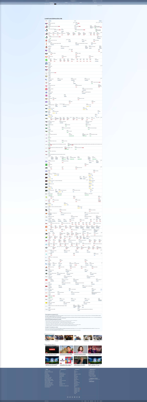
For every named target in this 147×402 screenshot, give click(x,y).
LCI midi (49, 69)
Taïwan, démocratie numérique (65, 46)
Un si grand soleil (76, 263)
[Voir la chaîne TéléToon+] (46, 240)
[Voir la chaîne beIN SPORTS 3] (46, 141)
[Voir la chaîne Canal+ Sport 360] (46, 128)
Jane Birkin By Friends (51, 104)
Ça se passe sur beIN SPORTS (85, 134)
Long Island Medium (76, 279)
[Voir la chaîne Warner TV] (46, 210)
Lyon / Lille (49, 137)
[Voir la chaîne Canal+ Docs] (46, 121)
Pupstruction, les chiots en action (55, 223)
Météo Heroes (77, 237)
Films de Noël (76, 381)
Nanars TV (75, 380)
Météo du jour (76, 383)
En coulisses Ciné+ (81, 177)
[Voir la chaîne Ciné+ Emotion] (46, 177)
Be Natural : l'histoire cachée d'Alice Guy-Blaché (55, 206)
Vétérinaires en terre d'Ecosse (75, 292)
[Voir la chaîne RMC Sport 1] (46, 151)
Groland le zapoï (56, 105)
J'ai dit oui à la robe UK (65, 279)
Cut (50, 167)
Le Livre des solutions (56, 111)
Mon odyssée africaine (51, 121)
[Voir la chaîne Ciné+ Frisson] (46, 181)
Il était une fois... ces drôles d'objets (91, 33)
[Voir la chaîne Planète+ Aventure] (46, 273)
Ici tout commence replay (48, 378)
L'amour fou (90, 183)
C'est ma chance (80, 206)
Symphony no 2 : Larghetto (75, 306)
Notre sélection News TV (50, 344)
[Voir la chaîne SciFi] (46, 254)
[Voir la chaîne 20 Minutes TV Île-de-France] (46, 161)
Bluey (72, 223)
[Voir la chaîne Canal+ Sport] (46, 125)
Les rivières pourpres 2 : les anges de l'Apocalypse (55, 180)
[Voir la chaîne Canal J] (46, 226)
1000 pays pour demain (92, 46)
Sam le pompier (61, 237)
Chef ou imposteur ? (99, 279)
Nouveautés (75, 392)
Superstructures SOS (51, 216)
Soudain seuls (85, 108)
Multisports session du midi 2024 (54, 36)
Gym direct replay (47, 376)
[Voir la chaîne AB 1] (46, 167)
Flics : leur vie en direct (70, 273)
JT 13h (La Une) (92, 263)
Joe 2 (76, 250)
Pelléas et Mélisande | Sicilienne (79, 306)
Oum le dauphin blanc (50, 244)
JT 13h (77, 23)
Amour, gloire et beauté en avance (49, 384)
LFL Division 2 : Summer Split (88, 193)
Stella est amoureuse (51, 190)
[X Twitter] (70, 397)
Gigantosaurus (50, 33)
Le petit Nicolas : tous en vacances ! (90, 247)
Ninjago (49, 233)
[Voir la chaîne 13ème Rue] (46, 197)
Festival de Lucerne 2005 (51, 309)
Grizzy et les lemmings (54, 247)
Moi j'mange (60, 263)
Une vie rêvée (49, 200)
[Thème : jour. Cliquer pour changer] (48, 1)
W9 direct (60, 381)
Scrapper (49, 177)
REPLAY (81, 2)
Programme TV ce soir (50, 334)
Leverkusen (70, 134)
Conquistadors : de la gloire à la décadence (52, 213)
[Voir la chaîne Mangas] (46, 251)
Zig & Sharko (51, 60)
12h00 (50, 20)
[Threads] (74, 397)
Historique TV (76, 377)
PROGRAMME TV (51, 2)
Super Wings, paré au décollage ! (50, 237)
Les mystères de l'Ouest (81, 98)
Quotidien (60, 379)
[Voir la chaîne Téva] (46, 164)
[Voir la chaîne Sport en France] (46, 158)
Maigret (49, 170)
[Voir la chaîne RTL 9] (46, 101)
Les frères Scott (91, 56)
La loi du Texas (50, 276)
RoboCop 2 (49, 203)
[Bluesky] (72, 397)
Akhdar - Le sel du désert (72, 289)
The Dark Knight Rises (92, 180)
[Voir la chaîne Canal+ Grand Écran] (46, 115)
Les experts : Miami (53, 53)
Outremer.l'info (57, 29)
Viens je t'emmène (97, 161)
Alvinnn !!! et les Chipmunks (77, 226)
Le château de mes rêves (51, 85)
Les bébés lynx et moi (99, 37)
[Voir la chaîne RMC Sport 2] (46, 154)
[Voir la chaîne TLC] (46, 280)
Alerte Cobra (70, 101)
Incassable (86, 263)
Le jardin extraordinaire (51, 292)
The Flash (99, 111)
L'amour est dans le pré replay (48, 383)
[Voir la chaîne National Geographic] (46, 217)
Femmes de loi (50, 164)
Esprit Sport (67, 158)
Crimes (49, 95)
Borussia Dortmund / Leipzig (93, 134)
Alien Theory (61, 384)
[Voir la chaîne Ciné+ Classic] (46, 184)
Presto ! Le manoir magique (90, 240)
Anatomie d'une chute (51, 108)
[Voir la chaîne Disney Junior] (46, 223)
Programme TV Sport (76, 391)
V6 (48, 82)
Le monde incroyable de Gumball (62, 233)
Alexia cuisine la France (66, 104)
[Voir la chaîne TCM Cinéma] (46, 207)
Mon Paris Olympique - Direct (69, 148)
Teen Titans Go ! (84, 233)
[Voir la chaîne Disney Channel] (46, 220)
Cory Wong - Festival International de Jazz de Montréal (85, 309)
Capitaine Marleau (61, 376)
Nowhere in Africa (93, 43)
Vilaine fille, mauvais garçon (62, 190)
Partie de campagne (68, 33)
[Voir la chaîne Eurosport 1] (46, 144)
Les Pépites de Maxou (64, 158)
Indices (49, 101)
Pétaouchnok (91, 177)
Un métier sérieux (88, 104)
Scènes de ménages (96, 40)
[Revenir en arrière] (49, 1)
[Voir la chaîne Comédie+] (46, 267)
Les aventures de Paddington (52, 118)
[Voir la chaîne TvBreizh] (46, 260)
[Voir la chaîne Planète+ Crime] (46, 270)
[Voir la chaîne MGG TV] (46, 194)
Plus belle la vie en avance (48, 377)
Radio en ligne (76, 376)
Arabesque (49, 260)
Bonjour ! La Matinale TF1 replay (49, 379)
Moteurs (79, 157)
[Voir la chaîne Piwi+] (46, 237)
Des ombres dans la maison (76, 190)
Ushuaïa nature (94, 289)
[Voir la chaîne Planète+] (46, 213)
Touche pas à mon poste (62, 380)
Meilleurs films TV (76, 379)
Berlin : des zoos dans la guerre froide (55, 43)
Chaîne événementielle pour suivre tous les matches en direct (56, 154)
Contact (75, 393)
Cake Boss (51, 279)
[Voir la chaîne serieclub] (46, 257)
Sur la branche (49, 112)
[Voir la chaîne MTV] (46, 302)
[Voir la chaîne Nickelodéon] (46, 230)
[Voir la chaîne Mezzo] (46, 306)
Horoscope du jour (76, 384)
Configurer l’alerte (91, 381)
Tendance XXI (55, 263)
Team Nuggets (61, 118)
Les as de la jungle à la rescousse (78, 247)
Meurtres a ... (61, 382)
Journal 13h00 (77, 26)
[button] (79, 397)
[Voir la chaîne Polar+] (46, 171)
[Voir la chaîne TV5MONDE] (46, 263)
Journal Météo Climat (92, 26)
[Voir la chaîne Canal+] (46, 105)
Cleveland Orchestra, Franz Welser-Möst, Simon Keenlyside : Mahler (57, 305)
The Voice (60, 378)
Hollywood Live (85, 177)
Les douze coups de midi (51, 23)
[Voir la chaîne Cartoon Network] (46, 233)
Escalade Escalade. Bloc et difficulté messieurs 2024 (55, 148)
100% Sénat (49, 46)
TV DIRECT (66, 2)
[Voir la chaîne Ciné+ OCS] (46, 174)
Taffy (77, 59)
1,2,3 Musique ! (84, 237)
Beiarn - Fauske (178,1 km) (95, 82)
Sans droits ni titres (51, 289)
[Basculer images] (46, 21)
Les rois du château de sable (52, 273)
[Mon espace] (46, 1)
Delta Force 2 (66, 203)
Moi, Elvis (49, 240)
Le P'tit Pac (93, 157)
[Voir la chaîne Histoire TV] (46, 283)
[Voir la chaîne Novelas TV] (46, 200)
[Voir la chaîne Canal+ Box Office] (46, 111)
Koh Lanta (60, 377)
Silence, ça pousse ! (49, 264)
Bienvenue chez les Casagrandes (96, 230)
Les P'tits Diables (82, 118)
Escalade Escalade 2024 (79, 147)
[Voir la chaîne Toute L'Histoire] (46, 286)
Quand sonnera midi (51, 183)
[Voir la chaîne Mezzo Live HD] (46, 309)
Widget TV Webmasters (93, 376)
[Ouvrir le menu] (45, 1)
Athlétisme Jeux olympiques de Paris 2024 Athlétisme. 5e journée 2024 (57, 144)
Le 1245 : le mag (84, 40)
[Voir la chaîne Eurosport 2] (46, 148)
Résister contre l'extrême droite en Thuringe (81, 43)
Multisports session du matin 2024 (54, 26)
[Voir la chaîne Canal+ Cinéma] (46, 108)
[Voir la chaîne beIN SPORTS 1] (46, 134)
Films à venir (75, 378)
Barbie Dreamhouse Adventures (86, 243)
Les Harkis (91, 190)
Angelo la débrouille (60, 240)
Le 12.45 (69, 40)
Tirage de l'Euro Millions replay (49, 382)
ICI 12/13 (62, 29)
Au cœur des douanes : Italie (68, 276)
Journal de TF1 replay (47, 381)
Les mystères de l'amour (78, 167)
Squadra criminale (95, 170)
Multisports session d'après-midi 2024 (97, 26)
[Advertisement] (73, 11)
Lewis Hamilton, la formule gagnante (99, 299)
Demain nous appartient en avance (49, 380)
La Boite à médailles (52, 158)
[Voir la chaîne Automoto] (46, 299)
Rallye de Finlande (50, 124)
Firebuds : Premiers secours (97, 223)
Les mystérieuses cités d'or (72, 240)
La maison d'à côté (99, 200)
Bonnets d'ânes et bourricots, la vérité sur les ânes (96, 292)
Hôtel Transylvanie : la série (52, 226)
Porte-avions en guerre (89, 121)
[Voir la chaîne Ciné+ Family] (46, 187)
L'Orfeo (83, 305)
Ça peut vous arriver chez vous (52, 40)
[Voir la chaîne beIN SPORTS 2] (46, 138)
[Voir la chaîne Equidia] (46, 296)
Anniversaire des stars (77, 382)
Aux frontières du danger (74, 216)
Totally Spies (96, 59)
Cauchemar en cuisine (62, 383)
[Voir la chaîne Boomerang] (46, 247)
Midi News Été (50, 66)
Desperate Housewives (78, 85)
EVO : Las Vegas (50, 193)
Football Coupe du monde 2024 (52, 134)
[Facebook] (68, 397)
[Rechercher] (101, 0)
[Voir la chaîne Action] (46, 203)
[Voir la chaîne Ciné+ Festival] (46, 190)
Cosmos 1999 (50, 98)
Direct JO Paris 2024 (52, 72)
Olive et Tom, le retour (53, 250)
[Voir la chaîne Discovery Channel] (46, 276)
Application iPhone (92, 370)
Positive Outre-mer (86, 47)
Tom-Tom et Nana (68, 118)
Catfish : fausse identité (51, 302)
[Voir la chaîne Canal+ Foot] (46, 131)
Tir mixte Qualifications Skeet (80, 29)
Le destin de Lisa (50, 56)
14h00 (100, 20)
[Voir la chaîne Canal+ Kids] (46, 118)
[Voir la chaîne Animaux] (46, 292)
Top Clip (49, 75)
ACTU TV (95, 2)
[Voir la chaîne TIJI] (46, 244)
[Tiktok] (77, 397)
